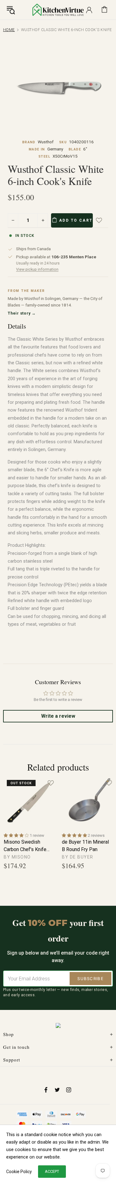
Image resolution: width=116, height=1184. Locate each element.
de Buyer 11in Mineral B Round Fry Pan (85, 845)
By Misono (17, 857)
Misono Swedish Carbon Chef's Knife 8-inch (25, 846)
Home (9, 30)
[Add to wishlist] (103, 220)
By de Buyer (77, 857)
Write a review (58, 716)
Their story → (22, 313)
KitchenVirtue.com (58, 10)
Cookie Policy (19, 1171)
